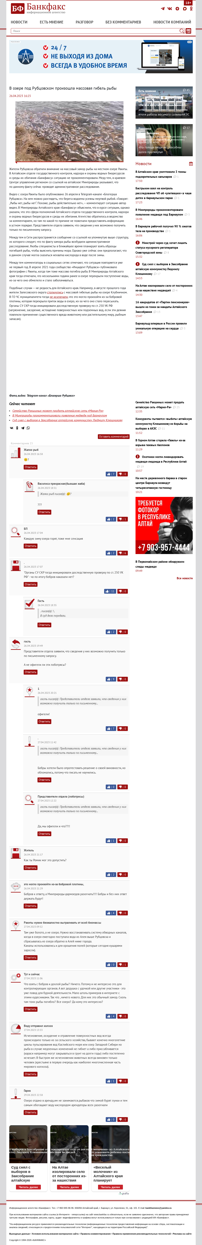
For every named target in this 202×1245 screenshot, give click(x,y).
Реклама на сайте (182, 1234)
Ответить (30, 467)
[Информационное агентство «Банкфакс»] (37, 9)
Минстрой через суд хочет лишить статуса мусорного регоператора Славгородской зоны (161, 247)
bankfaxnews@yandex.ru (158, 1208)
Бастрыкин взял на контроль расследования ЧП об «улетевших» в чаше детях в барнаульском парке (164, 193)
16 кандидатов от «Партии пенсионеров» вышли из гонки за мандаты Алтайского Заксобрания (162, 307)
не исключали (59, 297)
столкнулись (55, 292)
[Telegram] (163, 8)
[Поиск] (181, 30)
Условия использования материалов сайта (55, 1234)
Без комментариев (123, 22)
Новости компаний (172, 22)
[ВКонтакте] (170, 8)
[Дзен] (178, 8)
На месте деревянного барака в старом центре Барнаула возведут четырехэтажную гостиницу (161, 483)
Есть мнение (51, 22)
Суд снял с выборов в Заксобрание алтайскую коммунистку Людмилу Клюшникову (67, 420)
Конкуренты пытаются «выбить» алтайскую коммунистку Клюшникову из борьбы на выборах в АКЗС (164, 423)
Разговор (84, 22)
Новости (19, 22)
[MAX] (185, 8)
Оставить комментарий (113, 436)
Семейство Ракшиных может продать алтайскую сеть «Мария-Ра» (57, 411)
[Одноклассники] (191, 8)
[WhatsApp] (28, 428)
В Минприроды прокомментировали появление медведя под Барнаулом (59, 415)
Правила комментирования (95, 1234)
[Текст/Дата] (188, 31)
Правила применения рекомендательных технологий (141, 1234)
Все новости (185, 578)
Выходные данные (19, 1234)
